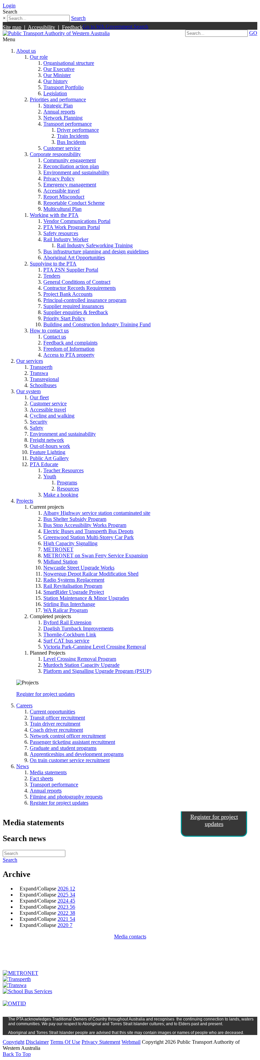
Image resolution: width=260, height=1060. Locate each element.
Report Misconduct (63, 197)
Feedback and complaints (70, 343)
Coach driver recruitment (56, 730)
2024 (66, 901)
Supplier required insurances (73, 306)
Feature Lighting (47, 452)
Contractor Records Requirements (79, 288)
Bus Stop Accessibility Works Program (84, 525)
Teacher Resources (63, 470)
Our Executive (58, 69)
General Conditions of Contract (76, 282)
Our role (39, 57)
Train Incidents (73, 136)
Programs (67, 482)
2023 (66, 907)
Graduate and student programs (63, 748)
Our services (29, 361)
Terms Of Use (65, 1042)
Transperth (41, 367)
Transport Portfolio (63, 87)
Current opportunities (52, 711)
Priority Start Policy (64, 318)
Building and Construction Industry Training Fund (97, 324)
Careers (24, 705)
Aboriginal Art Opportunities (74, 257)
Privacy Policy (58, 178)
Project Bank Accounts (67, 294)
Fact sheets (41, 778)
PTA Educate (44, 464)
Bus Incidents (71, 142)
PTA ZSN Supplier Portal (70, 270)
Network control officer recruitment (68, 736)
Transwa (39, 373)
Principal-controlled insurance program (84, 300)
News (22, 766)
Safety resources (60, 233)
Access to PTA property (68, 355)
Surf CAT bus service (66, 640)
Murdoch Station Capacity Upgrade (81, 665)
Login (9, 5)
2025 (66, 895)
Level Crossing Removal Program (79, 659)
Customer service (61, 148)
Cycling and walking (52, 416)
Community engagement (69, 160)
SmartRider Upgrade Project (73, 592)
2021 (66, 919)
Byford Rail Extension (67, 622)
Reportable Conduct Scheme (74, 203)
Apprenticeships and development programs (77, 754)
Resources (68, 488)
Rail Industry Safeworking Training (95, 245)
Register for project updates (45, 694)
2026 (66, 888)
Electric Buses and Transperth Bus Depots (88, 531)
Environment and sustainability (76, 172)
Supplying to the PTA (53, 264)
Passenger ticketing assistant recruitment (72, 742)
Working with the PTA (54, 215)
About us (26, 51)
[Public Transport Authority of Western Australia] (56, 33)
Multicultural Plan (62, 209)
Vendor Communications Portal (76, 221)
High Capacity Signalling (70, 543)
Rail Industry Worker (65, 239)
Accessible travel (61, 191)
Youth (49, 476)
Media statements (48, 772)
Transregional (44, 379)
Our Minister (57, 75)
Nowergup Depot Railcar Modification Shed (90, 574)
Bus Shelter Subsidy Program (74, 519)
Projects (24, 501)
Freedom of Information (68, 349)
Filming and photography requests (66, 797)
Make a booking (60, 495)
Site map (12, 27)
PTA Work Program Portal (71, 227)
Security (38, 422)
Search (78, 18)
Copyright (13, 1042)
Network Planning (63, 118)
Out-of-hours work (50, 446)
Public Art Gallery (49, 458)
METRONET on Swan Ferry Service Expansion (95, 555)
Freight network (47, 440)
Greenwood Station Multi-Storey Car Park (88, 537)
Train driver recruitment (55, 724)
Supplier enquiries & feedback (75, 312)
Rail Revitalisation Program (72, 586)
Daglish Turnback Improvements (78, 628)
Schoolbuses (43, 385)
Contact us (54, 336)
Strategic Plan (58, 105)
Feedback (72, 27)
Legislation (55, 93)
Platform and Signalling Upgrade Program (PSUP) (97, 671)
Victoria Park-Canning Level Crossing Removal (94, 647)
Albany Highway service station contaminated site (96, 513)
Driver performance (78, 130)
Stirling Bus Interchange (69, 604)
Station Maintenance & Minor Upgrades (86, 598)
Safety (36, 428)
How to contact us (49, 330)
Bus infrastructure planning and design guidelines (96, 251)
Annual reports (59, 112)
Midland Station (60, 561)
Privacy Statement (101, 1042)
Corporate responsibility (55, 154)
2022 (66, 913)
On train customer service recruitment (70, 760)
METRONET (58, 549)
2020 (65, 925)
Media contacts (130, 936)
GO (253, 33)
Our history (55, 81)
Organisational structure (68, 63)
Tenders (51, 276)
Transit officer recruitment (57, 718)
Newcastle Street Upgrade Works (78, 568)
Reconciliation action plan (71, 166)
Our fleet (39, 397)
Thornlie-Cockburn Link (69, 634)
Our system (28, 391)
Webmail (131, 1042)
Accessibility (41, 27)
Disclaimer (37, 1042)
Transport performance (67, 124)
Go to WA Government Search (115, 26)
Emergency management (69, 184)
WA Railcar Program (65, 610)
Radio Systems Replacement (73, 580)
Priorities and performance (58, 99)
